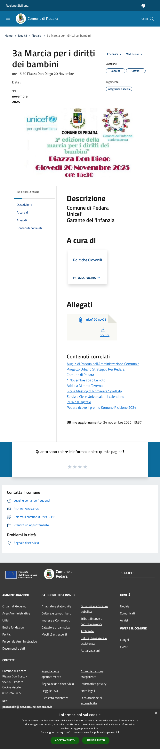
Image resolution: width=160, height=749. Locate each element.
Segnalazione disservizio (58, 683)
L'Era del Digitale (79, 402)
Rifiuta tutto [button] (95, 740)
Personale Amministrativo (19, 641)
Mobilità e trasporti (54, 634)
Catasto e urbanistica (56, 627)
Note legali (88, 690)
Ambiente (87, 631)
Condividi (112, 54)
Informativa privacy (94, 683)
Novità (22, 35)
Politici (6, 634)
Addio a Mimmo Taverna (85, 385)
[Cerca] (151, 18)
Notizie (36, 35)
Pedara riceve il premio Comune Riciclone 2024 (101, 407)
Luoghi (124, 639)
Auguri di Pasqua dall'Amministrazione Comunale (103, 363)
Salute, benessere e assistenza (94, 641)
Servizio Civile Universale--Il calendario (95, 396)
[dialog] (80, 729)
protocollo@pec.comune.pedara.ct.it (27, 706)
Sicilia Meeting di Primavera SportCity (94, 391)
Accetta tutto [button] (65, 740)
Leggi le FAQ (50, 690)
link (117, 732)
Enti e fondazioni (13, 627)
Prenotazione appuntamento (51, 674)
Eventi (124, 646)
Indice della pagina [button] (28, 192)
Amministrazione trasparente (92, 674)
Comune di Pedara (80, 374)
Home (8, 35)
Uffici (5, 620)
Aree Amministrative (16, 613)
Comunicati (127, 613)
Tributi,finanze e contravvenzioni (91, 621)
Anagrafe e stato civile (56, 606)
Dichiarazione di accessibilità (91, 700)
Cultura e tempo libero (56, 613)
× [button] (155, 713)
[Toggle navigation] (7, 18)
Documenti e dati (13, 648)
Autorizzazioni (90, 650)
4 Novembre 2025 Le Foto (86, 380)
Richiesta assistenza (55, 697)
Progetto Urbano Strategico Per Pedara (95, 369)
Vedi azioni (132, 54)
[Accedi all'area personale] (143, 5)
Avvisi (124, 620)
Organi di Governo (14, 606)
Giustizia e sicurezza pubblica (94, 609)
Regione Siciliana (17, 5)
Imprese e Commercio (56, 620)
